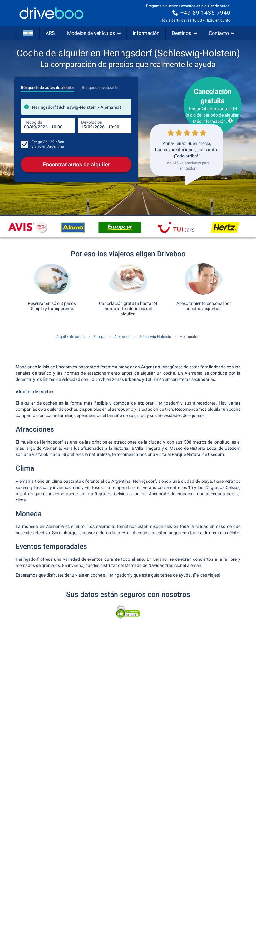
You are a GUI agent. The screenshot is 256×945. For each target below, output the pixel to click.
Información (146, 33)
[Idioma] (28, 33)
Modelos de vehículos (91, 33)
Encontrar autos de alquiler (76, 164)
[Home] (51, 13)
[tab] (47, 85)
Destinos (181, 33)
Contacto (219, 33)
